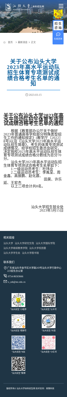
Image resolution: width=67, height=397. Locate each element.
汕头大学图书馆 (30, 253)
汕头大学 (8, 243)
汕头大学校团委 (37, 248)
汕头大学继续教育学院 (15, 248)
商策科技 (50, 388)
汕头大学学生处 (11, 253)
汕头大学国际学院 (45, 243)
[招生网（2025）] (20, 8)
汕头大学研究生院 (24, 243)
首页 (10, 42)
